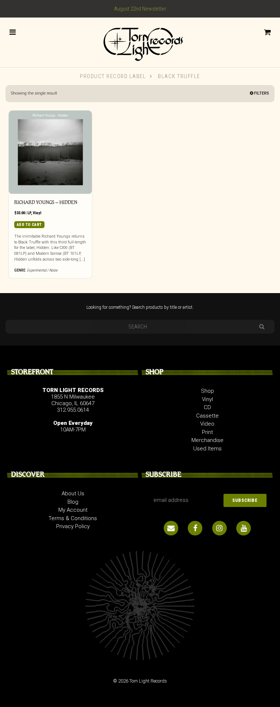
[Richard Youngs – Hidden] (50, 152)
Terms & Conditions (72, 518)
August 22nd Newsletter (140, 8)
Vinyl (37, 213)
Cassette (207, 415)
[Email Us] (171, 528)
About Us (73, 493)
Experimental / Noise (42, 270)
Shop (207, 391)
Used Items (207, 448)
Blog (72, 502)
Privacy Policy (73, 526)
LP (29, 213)
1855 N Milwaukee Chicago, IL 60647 (73, 400)
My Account (73, 510)
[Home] (140, 41)
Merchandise (207, 440)
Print (207, 432)
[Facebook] (195, 528)
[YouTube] (243, 528)
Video (207, 423)
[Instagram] (219, 528)
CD (207, 407)
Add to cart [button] (29, 224)
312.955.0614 (73, 410)
